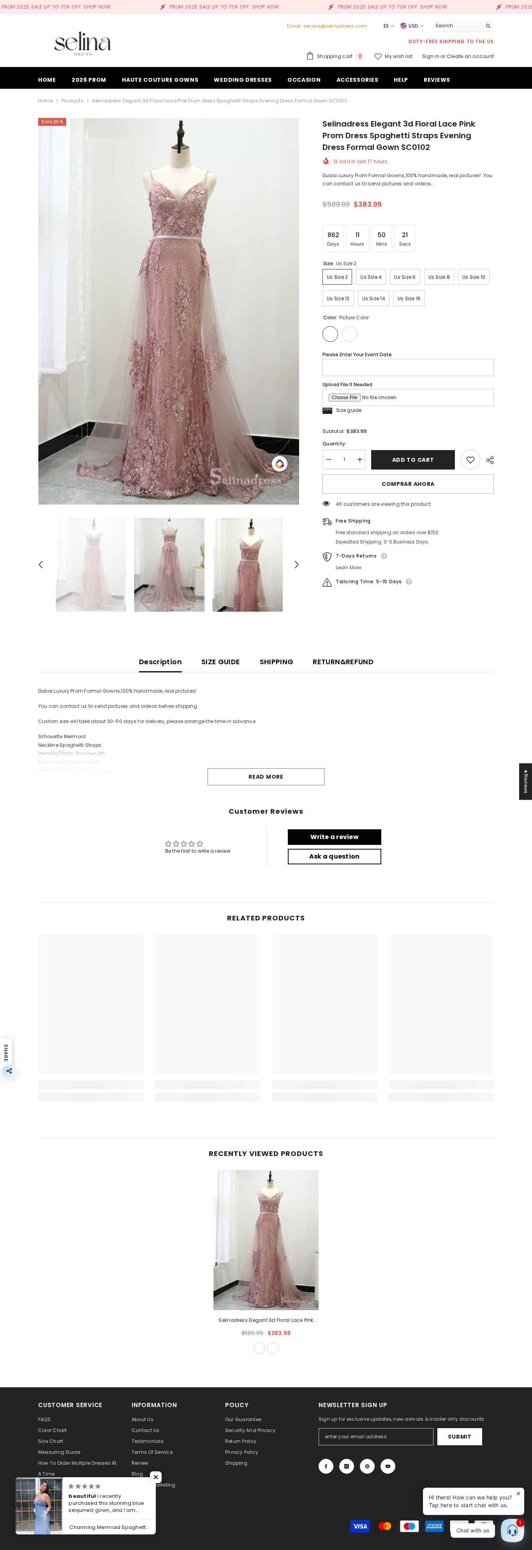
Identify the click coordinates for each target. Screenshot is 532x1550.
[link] (90, 1084)
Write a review (334, 836)
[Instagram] (346, 1466)
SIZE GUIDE (220, 662)
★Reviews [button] (526, 781)
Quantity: (334, 444)
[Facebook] (326, 1466)
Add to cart (413, 460)
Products (72, 100)
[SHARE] (487, 460)
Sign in (431, 56)
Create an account (470, 56)
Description (160, 662)
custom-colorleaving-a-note (273, 1348)
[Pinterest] (367, 1466)
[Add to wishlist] (470, 460)
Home (45, 100)
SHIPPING (277, 662)
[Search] (463, 26)
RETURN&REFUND (343, 662)
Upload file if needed (347, 384)
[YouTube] (388, 1466)
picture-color (259, 1348)
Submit (459, 1437)
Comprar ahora (408, 484)
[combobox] (457, 26)
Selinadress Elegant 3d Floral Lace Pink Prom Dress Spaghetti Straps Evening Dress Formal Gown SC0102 (266, 1321)
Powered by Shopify (113, 1526)
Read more (265, 777)
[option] (168, 311)
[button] (40, 564)
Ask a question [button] (334, 856)
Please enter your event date (357, 354)
